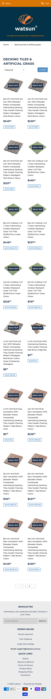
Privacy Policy (25, 668)
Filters (42, 70)
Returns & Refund (26, 662)
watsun (17, 684)
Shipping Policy (25, 672)
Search (25, 658)
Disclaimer (25, 675)
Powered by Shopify (33, 684)
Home (6, 44)
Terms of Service (25, 665)
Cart (47, 3)
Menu (8, 3)
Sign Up (42, 621)
